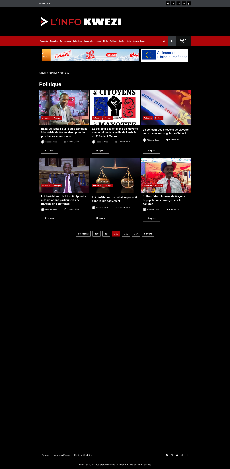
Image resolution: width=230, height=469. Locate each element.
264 (137, 233)
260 (97, 233)
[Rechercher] (164, 41)
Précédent (83, 233)
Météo (105, 41)
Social (129, 41)
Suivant (148, 233)
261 (107, 233)
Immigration (88, 41)
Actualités (44, 41)
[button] (179, 41)
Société (121, 41)
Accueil (42, 72)
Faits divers (77, 41)
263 (127, 233)
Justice (98, 41)
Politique (113, 41)
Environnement (65, 41)
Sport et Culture (139, 41)
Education (54, 41)
